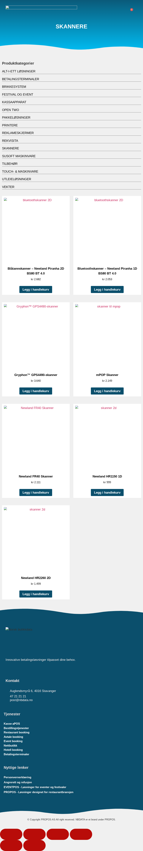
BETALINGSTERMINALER (20, 79)
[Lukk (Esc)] (81, 834)
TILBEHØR (10, 164)
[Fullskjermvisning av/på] (34, 834)
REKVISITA (10, 141)
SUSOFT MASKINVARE (19, 156)
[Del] (58, 834)
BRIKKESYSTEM (14, 87)
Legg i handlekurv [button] (36, 289)
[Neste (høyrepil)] (34, 845)
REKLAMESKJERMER (18, 133)
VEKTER (8, 187)
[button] (120, 11)
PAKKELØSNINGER (16, 117)
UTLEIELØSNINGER (16, 179)
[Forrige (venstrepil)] (11, 845)
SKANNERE (10, 148)
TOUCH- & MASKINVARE (20, 171)
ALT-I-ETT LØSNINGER (18, 71)
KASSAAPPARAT (14, 102)
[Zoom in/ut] (11, 834)
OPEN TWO (10, 110)
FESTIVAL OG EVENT (17, 94)
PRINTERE (10, 125)
